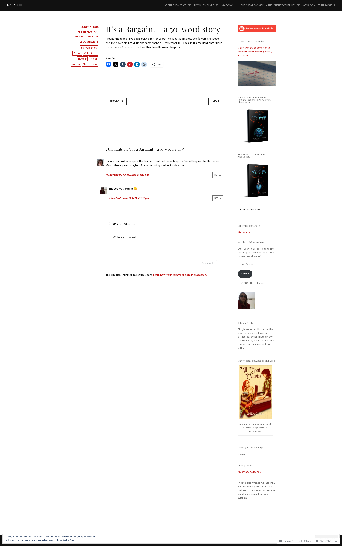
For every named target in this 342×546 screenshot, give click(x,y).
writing (76, 64)
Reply (217, 175)
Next (215, 101)
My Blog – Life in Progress (319, 5)
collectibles (90, 53)
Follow (245, 274)
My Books (228, 5)
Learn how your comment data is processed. (180, 275)
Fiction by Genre (204, 5)
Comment (207, 263)
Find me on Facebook (249, 208)
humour (82, 59)
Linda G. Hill (16, 5)
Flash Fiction (88, 32)
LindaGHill (115, 198)
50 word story (89, 48)
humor (93, 59)
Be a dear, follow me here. (251, 242)
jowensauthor (113, 175)
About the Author (175, 5)
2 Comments (89, 42)
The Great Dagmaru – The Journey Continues (268, 5)
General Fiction (87, 36)
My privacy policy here (250, 472)
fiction (77, 53)
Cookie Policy (68, 540)
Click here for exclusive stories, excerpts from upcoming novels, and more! (255, 52)
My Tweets (244, 232)
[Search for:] (254, 455)
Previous (116, 101)
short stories (90, 64)
